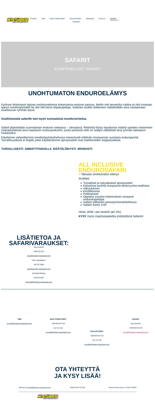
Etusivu (33, 19)
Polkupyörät (75, 19)
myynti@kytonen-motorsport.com (19, 323)
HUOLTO (102, 19)
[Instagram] (135, 20)
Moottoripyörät (57, 19)
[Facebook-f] (129, 20)
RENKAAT (76, 22)
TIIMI (43, 19)
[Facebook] (121, 397)
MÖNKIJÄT (90, 19)
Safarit (113, 19)
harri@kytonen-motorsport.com (38, 269)
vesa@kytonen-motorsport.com (39, 256)
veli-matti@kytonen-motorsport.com (38, 282)
